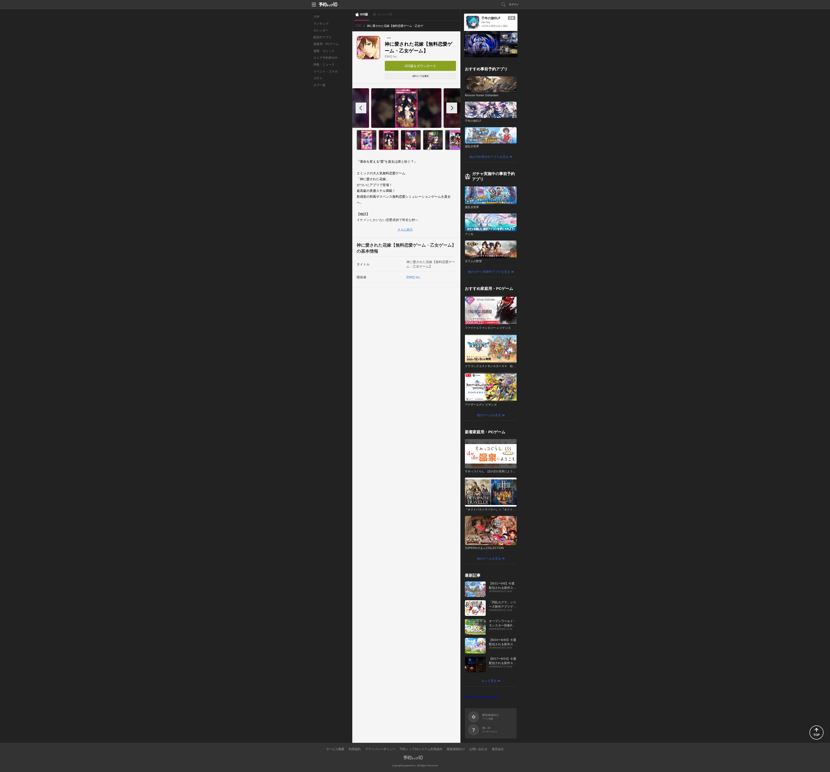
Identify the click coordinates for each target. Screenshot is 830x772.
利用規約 (355, 749)
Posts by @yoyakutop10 (481, 697)
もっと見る (488, 680)
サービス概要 (335, 749)
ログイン (514, 4)
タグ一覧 (319, 85)
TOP (316, 16)
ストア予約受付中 (325, 57)
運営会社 (498, 749)
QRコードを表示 (420, 76)
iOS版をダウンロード (420, 66)
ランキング (321, 23)
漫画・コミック (324, 51)
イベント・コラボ (325, 71)
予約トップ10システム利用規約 (421, 749)
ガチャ (317, 78)
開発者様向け (456, 749)
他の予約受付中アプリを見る (489, 157)
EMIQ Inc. (391, 56)
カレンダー (321, 30)
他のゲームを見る (489, 415)
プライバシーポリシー (380, 749)
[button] (451, 108)
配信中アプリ (322, 37)
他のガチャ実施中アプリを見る (489, 271)
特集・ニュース (324, 64)
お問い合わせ (478, 749)
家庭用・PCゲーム (326, 44)
